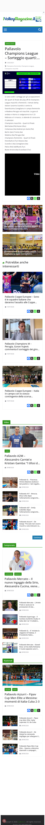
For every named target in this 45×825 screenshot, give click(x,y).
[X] (31, 198)
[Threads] (38, 198)
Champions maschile (11, 69)
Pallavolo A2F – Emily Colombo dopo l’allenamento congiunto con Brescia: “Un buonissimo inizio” (28, 510)
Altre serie (9, 574)
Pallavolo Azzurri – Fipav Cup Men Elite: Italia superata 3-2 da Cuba (28, 720)
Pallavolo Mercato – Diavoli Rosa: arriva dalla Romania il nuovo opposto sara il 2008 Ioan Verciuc (29, 647)
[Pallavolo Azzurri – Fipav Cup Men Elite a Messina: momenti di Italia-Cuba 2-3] (22, 675)
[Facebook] (28, 198)
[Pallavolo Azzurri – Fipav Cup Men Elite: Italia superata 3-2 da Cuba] (10, 722)
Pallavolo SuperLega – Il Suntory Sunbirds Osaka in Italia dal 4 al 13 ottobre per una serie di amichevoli (29, 619)
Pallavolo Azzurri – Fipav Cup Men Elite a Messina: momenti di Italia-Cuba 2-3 (22, 697)
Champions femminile (14, 66)
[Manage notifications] (4, 821)
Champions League (27, 66)
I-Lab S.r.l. (22, 822)
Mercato (18, 574)
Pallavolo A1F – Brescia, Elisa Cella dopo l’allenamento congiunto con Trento (28, 496)
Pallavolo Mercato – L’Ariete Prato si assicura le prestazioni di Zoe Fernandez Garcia (30, 605)
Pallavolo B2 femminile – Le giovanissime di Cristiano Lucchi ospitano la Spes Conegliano (20, 251)
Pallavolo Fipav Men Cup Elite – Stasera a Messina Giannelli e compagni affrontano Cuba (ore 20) (29, 748)
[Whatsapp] (35, 198)
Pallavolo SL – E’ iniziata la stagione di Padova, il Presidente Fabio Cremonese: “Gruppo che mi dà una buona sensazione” (29, 633)
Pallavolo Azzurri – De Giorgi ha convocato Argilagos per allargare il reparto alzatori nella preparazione (28, 734)
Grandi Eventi (10, 43)
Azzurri (8, 689)
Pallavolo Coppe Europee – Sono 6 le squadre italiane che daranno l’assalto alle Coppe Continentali (22, 301)
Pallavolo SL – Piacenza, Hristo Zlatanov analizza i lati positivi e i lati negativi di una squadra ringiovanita (29, 482)
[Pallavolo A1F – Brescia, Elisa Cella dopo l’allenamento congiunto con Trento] (10, 497)
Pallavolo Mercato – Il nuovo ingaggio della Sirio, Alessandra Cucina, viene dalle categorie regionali (22, 582)
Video (7, 451)
